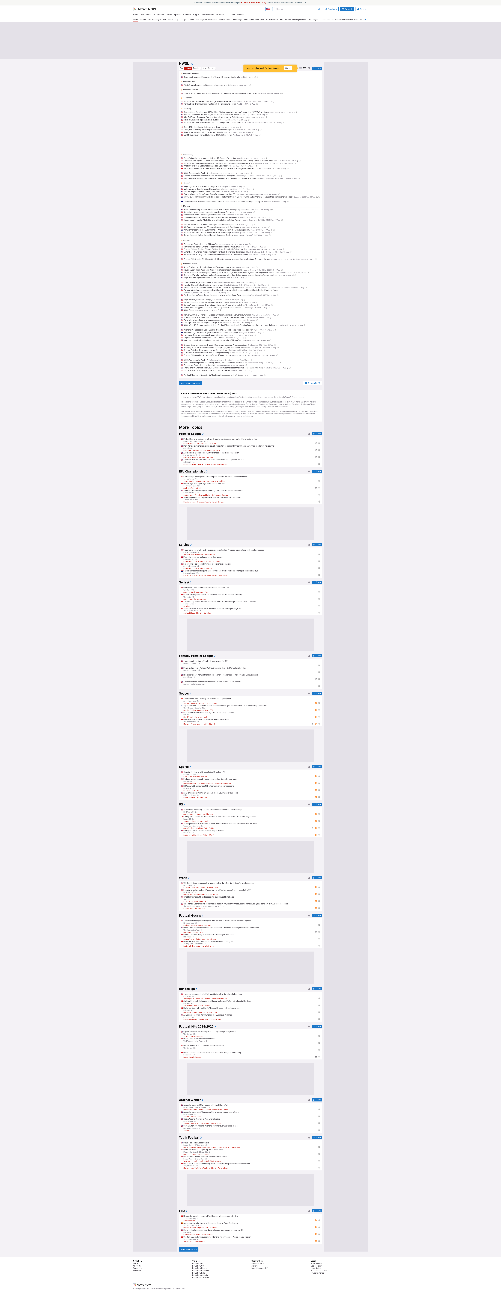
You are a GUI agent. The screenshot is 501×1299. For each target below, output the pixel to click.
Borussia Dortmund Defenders (216, 999)
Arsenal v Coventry (190, 703)
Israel (191, 901)
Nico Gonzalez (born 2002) (210, 450)
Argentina (213, 1227)
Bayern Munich (204, 1019)
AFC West (200, 797)
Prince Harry (187, 894)
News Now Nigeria (199, 1268)
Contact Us (137, 1268)
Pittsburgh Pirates (189, 783)
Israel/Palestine (200, 901)
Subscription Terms (319, 1271)
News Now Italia (198, 1273)
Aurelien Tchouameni (213, 561)
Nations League (189, 1234)
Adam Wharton (188, 939)
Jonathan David (189, 592)
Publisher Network (259, 1263)
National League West (223, 783)
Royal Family (213, 894)
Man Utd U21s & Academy (200, 1168)
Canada (186, 821)
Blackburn (187, 457)
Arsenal (195, 457)
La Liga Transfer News (220, 575)
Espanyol (209, 568)
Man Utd (213, 443)
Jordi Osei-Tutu (188, 488)
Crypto (196, 14)
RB (184, 790)
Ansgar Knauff (212, 1012)
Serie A (191, 20)
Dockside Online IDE (260, 1268)
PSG (206, 592)
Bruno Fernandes (189, 443)
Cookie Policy (316, 1266)
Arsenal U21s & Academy (200, 1123)
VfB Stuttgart (188, 1005)
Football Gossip (225, 20)
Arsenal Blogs (196, 1116)
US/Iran (186, 908)
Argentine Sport (202, 710)
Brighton (186, 925)
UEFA (198, 1234)
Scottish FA (187, 1241)
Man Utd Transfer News (219, 1168)
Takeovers (325, 20)
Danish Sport (198, 1005)
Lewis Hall (187, 946)
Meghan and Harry (200, 894)
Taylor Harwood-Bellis (202, 495)
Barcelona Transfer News (201, 575)
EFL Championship (170, 20)
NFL (206, 776)
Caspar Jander (188, 481)
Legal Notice (316, 1268)
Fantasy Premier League (206, 20)
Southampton (200, 481)
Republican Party (202, 828)
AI (227, 14)
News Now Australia (200, 1278)
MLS (309, 20)
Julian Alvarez (188, 554)
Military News (197, 835)
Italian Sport (201, 599)
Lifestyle (220, 14)
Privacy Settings (317, 1273)
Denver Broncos (189, 797)
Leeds (185, 1057)
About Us (137, 1266)
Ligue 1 (316, 20)
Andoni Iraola (211, 939)
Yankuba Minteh (197, 925)
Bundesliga (237, 20)
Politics (160, 14)
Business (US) (203, 821)
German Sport (216, 1019)
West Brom (187, 1161)
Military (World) (208, 835)
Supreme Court (188, 814)
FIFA (281, 20)
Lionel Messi (188, 717)
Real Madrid (187, 561)
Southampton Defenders (220, 495)
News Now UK (198, 1263)
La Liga (183, 20)
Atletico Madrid (209, 554)
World (169, 14)
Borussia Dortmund (190, 1019)
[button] (209, 68)
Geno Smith (187, 776)
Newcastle (187, 450)
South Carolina (188, 828)
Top (181, 68)
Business (187, 14)
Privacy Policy (316, 1263)
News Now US (198, 1266)
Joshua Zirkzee (189, 613)
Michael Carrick (203, 443)
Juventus (199, 592)
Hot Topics (146, 14)
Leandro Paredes (189, 710)
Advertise (256, 1266)
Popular (196, 68)
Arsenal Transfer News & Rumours (211, 502)
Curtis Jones (200, 939)
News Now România (200, 1271)
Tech (232, 14)
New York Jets (198, 776)
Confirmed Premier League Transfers (202, 1147)
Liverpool (207, 925)
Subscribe (137, 1271)
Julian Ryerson (188, 999)
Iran (191, 908)
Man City (196, 450)
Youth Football (272, 20)
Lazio (185, 599)
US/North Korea (212, 887)
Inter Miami (198, 717)
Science (240, 14)
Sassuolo (192, 599)
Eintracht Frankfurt (190, 1012)
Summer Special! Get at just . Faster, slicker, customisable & (248, 2)
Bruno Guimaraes (189, 464)
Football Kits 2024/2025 (254, 20)
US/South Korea (189, 887)
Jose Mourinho (199, 561)
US (154, 14)
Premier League (154, 20)
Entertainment (207, 14)
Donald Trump (208, 814)
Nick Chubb (191, 790)
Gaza (185, 901)
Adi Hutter (201, 1012)
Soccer (143, 20)
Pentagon (186, 835)
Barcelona (199, 554)
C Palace (186, 1036)
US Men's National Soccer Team (345, 20)
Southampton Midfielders (216, 481)
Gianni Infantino (189, 1221)
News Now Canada (200, 1275)
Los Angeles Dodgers (205, 783)
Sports (177, 14)
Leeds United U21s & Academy (229, 1147)
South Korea (200, 887)
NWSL (135, 20)
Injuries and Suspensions (295, 20)
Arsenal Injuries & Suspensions (216, 464)
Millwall (198, 488)
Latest (188, 68)
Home (136, 14)
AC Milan (186, 606)
